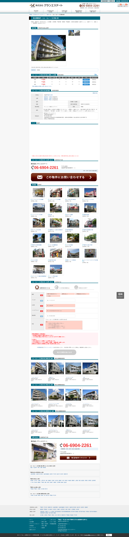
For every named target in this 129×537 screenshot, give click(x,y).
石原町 (53, 480)
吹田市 (51, 474)
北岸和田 (94, 480)
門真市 (48, 95)
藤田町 (41, 509)
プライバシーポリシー (48, 347)
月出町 (35, 482)
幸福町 (69, 480)
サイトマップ (33, 527)
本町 (46, 480)
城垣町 (39, 482)
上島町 (76, 480)
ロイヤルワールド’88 (69, 377)
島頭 (80, 480)
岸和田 (89, 480)
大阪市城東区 (46, 474)
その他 (48, 296)
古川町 (51, 95)
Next (65, 47)
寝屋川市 (66, 474)
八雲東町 (73, 509)
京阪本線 (46, 96)
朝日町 (66, 480)
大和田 (50, 98)
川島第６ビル (51, 377)
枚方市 (58, 474)
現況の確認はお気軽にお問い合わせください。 (42, 86)
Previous (32, 47)
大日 (45, 495)
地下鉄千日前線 (74, 511)
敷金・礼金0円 (34, 467)
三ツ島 (32, 482)
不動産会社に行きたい (81, 293)
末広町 (56, 480)
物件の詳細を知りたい (52, 293)
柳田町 (73, 480)
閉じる (108, 535)
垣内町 (51, 482)
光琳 (84, 377)
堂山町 (65, 482)
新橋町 (49, 480)
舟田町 (86, 480)
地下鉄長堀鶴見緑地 (66, 511)
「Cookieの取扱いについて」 (89, 535)
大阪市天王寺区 (39, 474)
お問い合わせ (53, 519)
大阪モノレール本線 (49, 511)
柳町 (62, 482)
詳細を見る (86, 79)
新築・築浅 (44, 521)
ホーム (31, 519)
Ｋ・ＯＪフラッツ (86, 403)
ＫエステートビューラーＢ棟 (54, 403)
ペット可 (44, 519)
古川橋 (50, 96)
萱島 (42, 495)
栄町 (46, 482)
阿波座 (71, 515)
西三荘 (46, 488)
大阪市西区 (33, 474)
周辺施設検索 (53, 523)
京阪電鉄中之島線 (44, 512)
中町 (63, 480)
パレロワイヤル (68, 403)
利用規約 (40, 347)
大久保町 (50, 509)
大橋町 (54, 482)
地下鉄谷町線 (58, 511)
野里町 (32, 480)
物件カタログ (33, 529)
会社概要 (32, 521)
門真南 (32, 488)
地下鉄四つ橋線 (52, 512)
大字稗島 (59, 482)
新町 (69, 509)
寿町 (48, 482)
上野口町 (43, 480)
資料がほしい (65, 293)
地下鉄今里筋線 (93, 511)
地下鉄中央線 (82, 511)
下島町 (42, 482)
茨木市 (61, 474)
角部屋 (44, 467)
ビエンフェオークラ (35, 403)
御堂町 (60, 480)
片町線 (87, 511)
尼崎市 (86, 507)
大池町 (39, 480)
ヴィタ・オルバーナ (35, 377)
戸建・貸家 (39, 467)
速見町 (82, 480)
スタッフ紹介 (53, 521)
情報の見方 (95, 93)
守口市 (54, 474)
